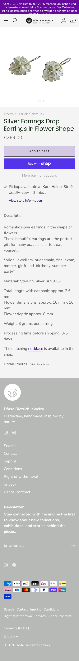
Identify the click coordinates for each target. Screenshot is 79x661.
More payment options (39, 175)
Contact (10, 453)
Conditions (13, 469)
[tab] (15, 216)
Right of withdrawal (21, 476)
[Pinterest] (14, 432)
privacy (10, 484)
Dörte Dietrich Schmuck (24, 114)
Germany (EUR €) (16, 628)
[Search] (15, 21)
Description (14, 215)
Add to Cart (39, 151)
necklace (35, 348)
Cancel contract (17, 492)
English (9, 636)
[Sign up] (73, 546)
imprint (10, 461)
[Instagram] (6, 432)
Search (10, 445)
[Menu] (6, 20)
